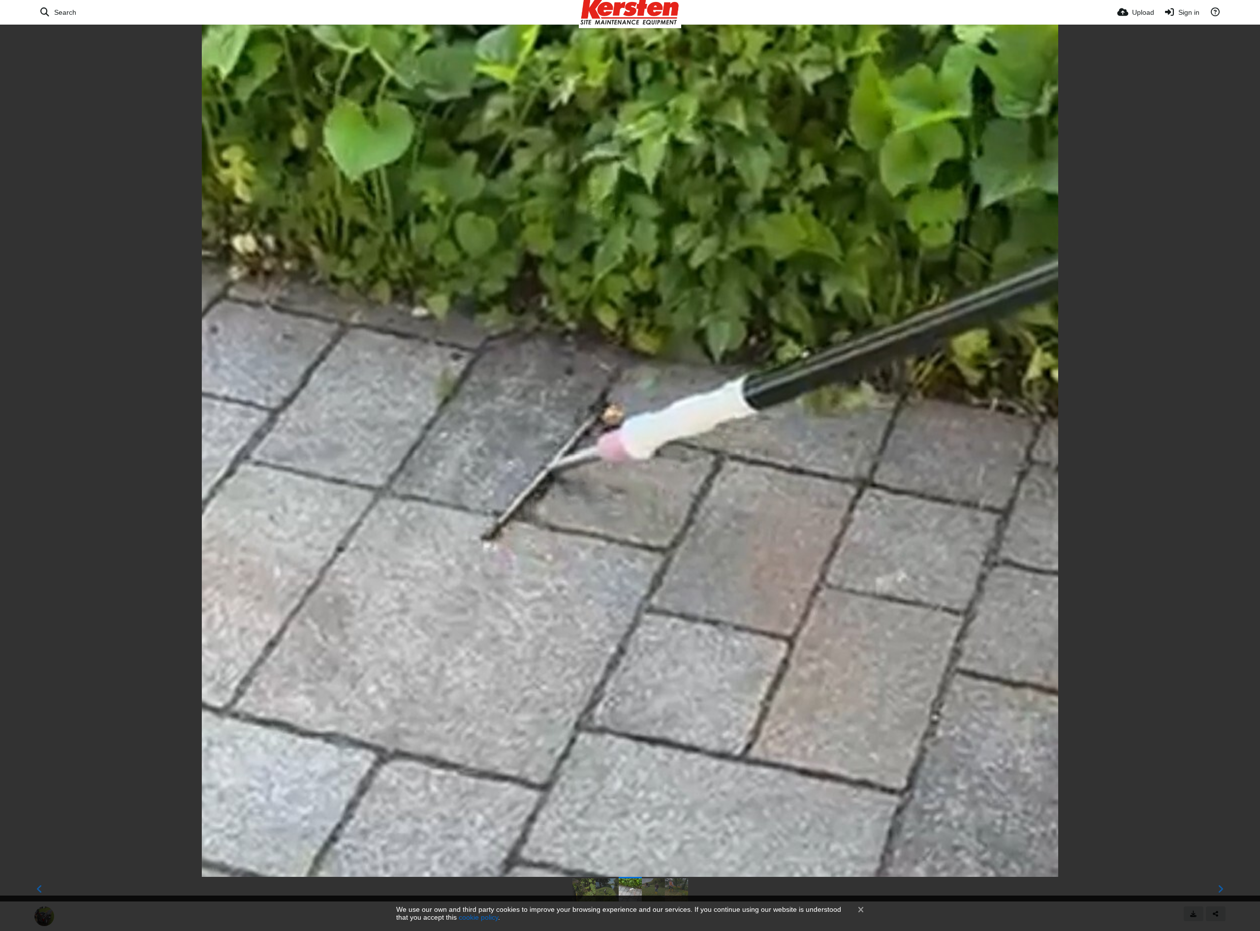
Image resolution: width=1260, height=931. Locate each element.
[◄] (39, 889)
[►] (1220, 889)
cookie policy (478, 917)
